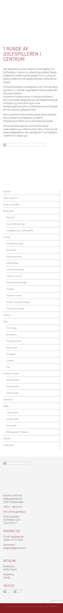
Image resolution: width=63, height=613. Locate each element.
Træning (7, 315)
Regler (6, 406)
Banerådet (11, 250)
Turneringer (11, 328)
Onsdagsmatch (13, 341)
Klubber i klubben (11, 373)
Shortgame (11, 334)
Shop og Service (10, 198)
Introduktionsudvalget (16, 282)
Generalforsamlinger (15, 224)
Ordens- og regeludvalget (18, 302)
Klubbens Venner (14, 295)
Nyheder (7, 438)
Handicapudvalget (15, 269)
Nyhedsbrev (8, 445)
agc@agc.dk (17, 536)
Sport (5, 321)
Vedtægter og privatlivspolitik (19, 230)
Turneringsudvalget (15, 308)
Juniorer (10, 360)
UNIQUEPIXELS (51, 606)
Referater (10, 217)
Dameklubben (12, 386)
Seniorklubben (13, 380)
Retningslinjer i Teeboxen (17, 432)
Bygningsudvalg (14, 256)
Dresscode (11, 425)
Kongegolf (11, 354)
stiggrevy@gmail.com (14, 548)
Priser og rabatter (11, 204)
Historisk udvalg (14, 276)
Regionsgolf (11, 347)
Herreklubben (12, 393)
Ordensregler (12, 419)
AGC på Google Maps (14, 511)
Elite (8, 367)
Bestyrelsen (8, 211)
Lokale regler (12, 412)
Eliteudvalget (12, 263)
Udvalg (6, 237)
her (8, 90)
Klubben (7, 191)
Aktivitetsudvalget (14, 243)
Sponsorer (8, 399)
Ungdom (10, 289)
